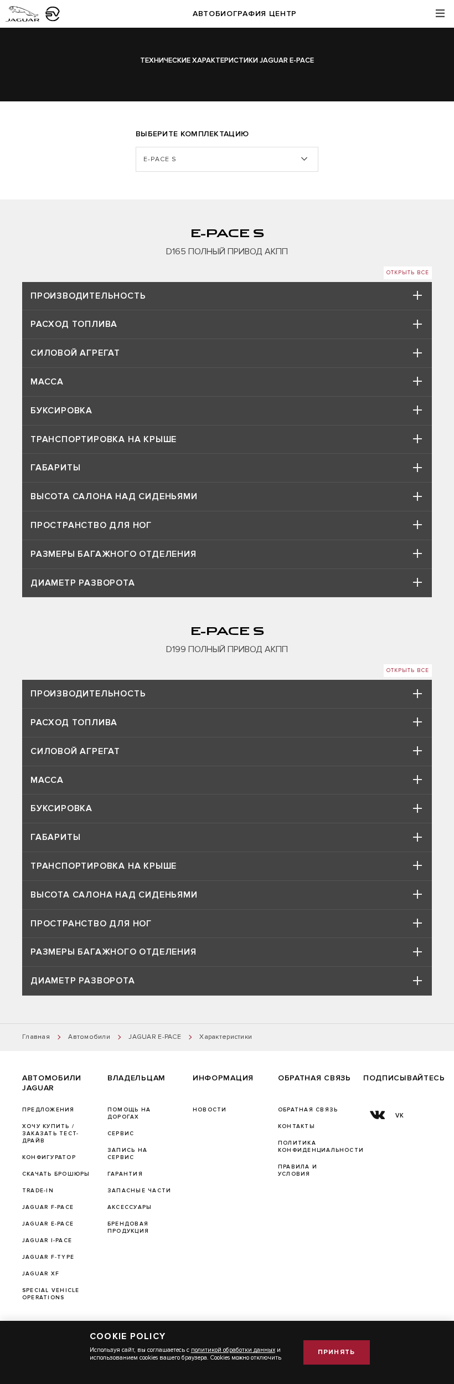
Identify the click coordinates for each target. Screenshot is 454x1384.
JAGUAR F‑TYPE (48, 1257)
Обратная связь (308, 1109)
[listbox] (227, 159)
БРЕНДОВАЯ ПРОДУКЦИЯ (128, 1227)
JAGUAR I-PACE (47, 1240)
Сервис (120, 1133)
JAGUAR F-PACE (48, 1207)
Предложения (48, 1109)
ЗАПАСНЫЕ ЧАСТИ (139, 1190)
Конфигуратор (49, 1157)
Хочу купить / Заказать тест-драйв (50, 1133)
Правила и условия (297, 1170)
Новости (210, 1109)
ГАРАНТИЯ (125, 1174)
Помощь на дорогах (129, 1113)
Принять (336, 1352)
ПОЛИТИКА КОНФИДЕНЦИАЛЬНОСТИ (321, 1147)
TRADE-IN (38, 1190)
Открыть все (407, 272)
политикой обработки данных (233, 1350)
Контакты (296, 1126)
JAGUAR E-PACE (48, 1224)
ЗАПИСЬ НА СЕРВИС (127, 1154)
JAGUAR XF (40, 1273)
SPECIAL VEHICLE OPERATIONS (50, 1294)
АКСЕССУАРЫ (129, 1207)
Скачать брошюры (56, 1174)
